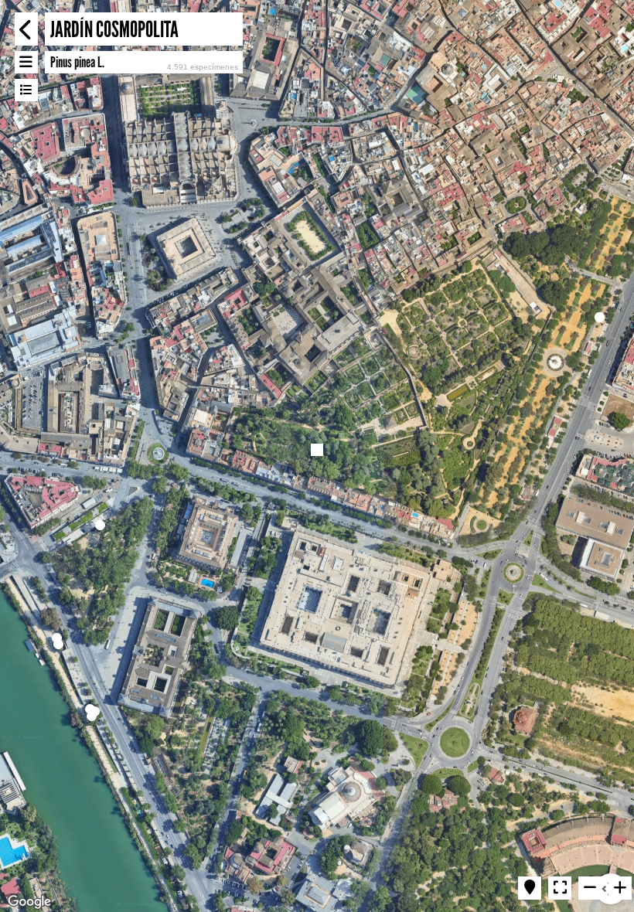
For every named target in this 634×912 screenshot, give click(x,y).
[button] (100, 525)
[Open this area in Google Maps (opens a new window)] (29, 902)
